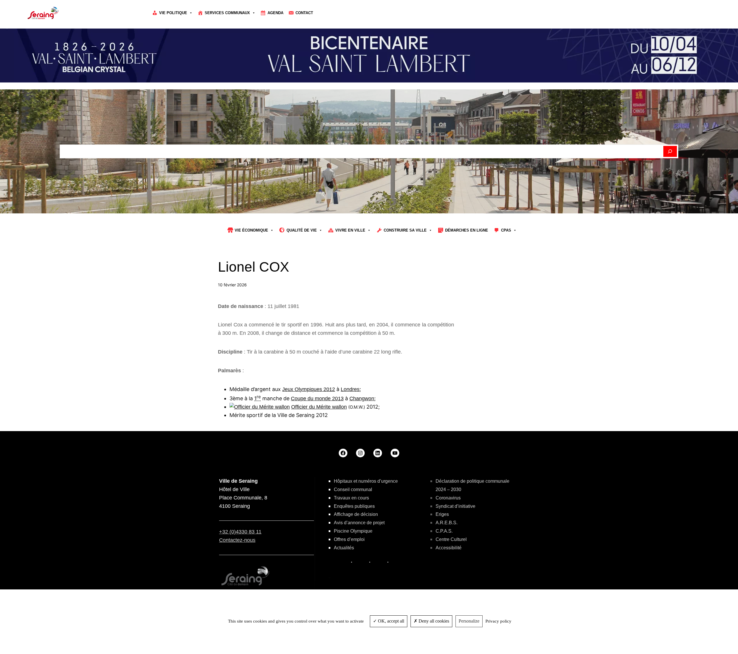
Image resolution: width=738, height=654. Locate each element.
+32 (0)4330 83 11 (240, 532)
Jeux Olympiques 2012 (308, 389)
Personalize (469, 621)
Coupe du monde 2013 (317, 398)
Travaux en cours (351, 497)
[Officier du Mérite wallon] (259, 407)
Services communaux (227, 13)
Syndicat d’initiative (455, 506)
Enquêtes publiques (354, 506)
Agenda (275, 13)
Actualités (344, 547)
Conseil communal (353, 489)
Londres (350, 389)
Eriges (442, 514)
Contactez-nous (237, 540)
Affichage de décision (356, 514)
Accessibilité (449, 547)
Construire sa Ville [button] (405, 230)
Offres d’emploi (349, 539)
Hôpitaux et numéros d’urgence (366, 481)
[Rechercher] (670, 151)
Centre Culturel (451, 539)
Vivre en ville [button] (350, 230)
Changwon (361, 398)
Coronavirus (448, 497)
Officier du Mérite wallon (319, 407)
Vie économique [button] (251, 230)
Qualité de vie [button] (302, 230)
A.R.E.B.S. (447, 522)
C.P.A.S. (444, 531)
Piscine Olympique (353, 531)
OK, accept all (390, 621)
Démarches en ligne (466, 230)
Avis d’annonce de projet (359, 522)
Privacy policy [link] (498, 621)
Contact (304, 13)
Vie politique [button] (173, 13)
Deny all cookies (433, 621)
